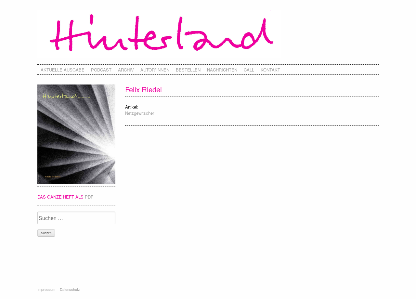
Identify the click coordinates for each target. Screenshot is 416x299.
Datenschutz (70, 289)
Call (249, 70)
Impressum (46, 289)
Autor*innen (154, 70)
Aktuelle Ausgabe (62, 70)
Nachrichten (222, 70)
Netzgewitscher (139, 113)
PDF (89, 197)
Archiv (126, 70)
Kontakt (270, 70)
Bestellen (188, 70)
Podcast (101, 70)
